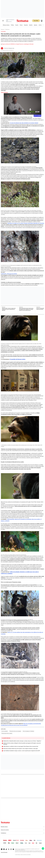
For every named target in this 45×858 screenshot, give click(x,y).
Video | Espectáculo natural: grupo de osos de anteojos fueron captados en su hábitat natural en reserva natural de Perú (26, 309)
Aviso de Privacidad (5, 852)
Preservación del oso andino (7, 733)
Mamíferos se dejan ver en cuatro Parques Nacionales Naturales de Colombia (26, 223)
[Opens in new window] (4, 849)
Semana (2, 29)
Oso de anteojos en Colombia (28, 731)
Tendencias (7, 29)
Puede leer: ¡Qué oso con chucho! (9, 273)
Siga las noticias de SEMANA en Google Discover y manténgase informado (17, 44)
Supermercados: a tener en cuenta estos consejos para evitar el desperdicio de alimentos (9, 309)
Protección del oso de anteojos (15, 731)
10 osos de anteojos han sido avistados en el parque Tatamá (24, 122)
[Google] (1, 849)
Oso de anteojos (5, 731)
